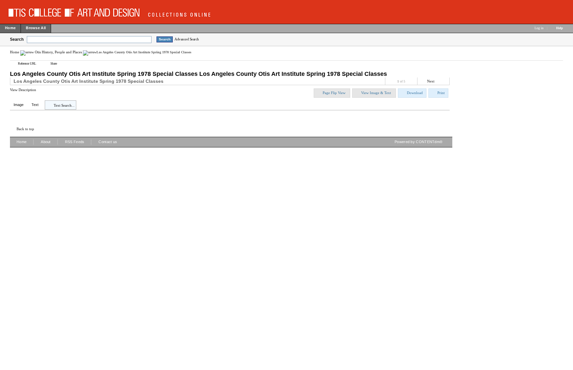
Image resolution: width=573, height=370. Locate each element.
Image (19, 105)
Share (53, 63)
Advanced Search (186, 39)
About (46, 142)
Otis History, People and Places (58, 52)
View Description (23, 90)
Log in (539, 28)
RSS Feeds (75, 142)
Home (14, 52)
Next (430, 81)
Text (35, 105)
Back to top (25, 129)
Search (17, 39)
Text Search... (64, 105)
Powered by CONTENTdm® (418, 142)
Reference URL (27, 63)
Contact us (107, 142)
